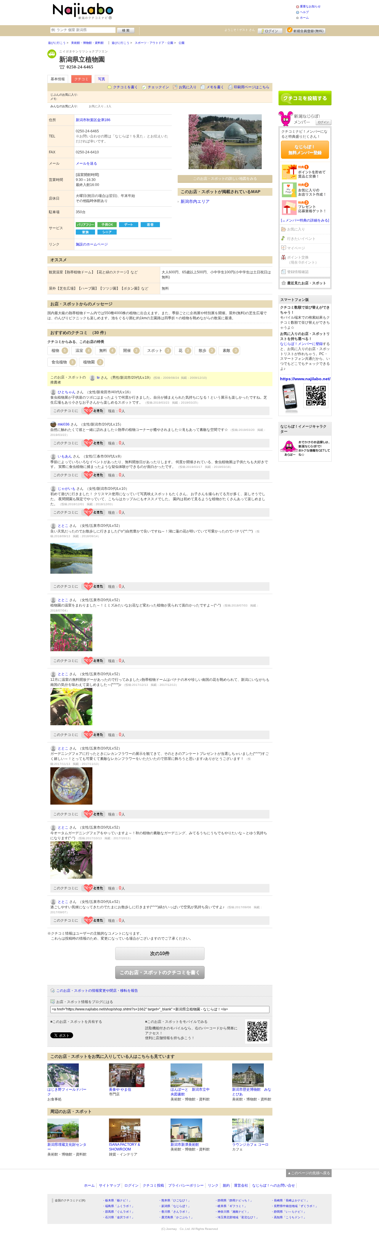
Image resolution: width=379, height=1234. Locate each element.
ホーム (304, 17)
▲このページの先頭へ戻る (309, 1173)
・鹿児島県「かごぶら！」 (176, 1217)
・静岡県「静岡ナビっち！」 (234, 1200)
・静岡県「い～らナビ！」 (288, 1211)
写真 (101, 79)
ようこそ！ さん (239, 29)
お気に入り (188, 87)
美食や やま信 (120, 1089)
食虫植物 (62, 362)
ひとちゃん (67, 392)
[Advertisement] (205, 12)
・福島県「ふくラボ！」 (118, 1206)
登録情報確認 (298, 272)
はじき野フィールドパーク (66, 1092)
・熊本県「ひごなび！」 (174, 1200)
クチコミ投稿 (153, 1185)
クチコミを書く (125, 87)
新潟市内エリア (195, 201)
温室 (83, 350)
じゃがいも (67, 489)
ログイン (270, 30)
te (98, 378)
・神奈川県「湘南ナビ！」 (232, 1211)
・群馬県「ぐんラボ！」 (118, 1211)
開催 (130, 350)
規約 (226, 1185)
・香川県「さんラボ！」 (174, 1211)
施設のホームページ (92, 244)
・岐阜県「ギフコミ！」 (231, 1206)
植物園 (92, 362)
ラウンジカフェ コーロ (250, 1144)
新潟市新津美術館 (185, 1144)
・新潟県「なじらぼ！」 (174, 1206)
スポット (158, 350)
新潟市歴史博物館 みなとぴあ (251, 1092)
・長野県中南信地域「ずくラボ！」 (294, 1206)
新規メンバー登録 (306, 30)
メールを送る (86, 163)
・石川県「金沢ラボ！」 (118, 1217)
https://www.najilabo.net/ (305, 378)
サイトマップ (109, 1185)
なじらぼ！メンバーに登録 (301, 344)
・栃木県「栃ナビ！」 (117, 1200)
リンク (213, 1185)
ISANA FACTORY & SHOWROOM (124, 1147)
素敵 (230, 350)
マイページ (296, 248)
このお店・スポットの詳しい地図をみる (225, 178)
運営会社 (241, 1185)
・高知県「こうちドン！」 (288, 1217)
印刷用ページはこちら (251, 87)
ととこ (63, 526)
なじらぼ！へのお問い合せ (273, 1185)
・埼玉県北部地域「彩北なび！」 (237, 1217)
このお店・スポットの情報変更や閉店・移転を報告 (97, 991)
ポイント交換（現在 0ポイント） (303, 259)
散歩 (206, 350)
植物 (59, 350)
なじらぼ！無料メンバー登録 (305, 149)
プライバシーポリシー (186, 1185)
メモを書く (215, 87)
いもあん (65, 456)
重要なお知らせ (310, 6)
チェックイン (158, 87)
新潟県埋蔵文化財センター (66, 1147)
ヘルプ (304, 12)
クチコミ (81, 79)
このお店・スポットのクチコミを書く (160, 972)
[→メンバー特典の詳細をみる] (305, 220)
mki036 (64, 424)
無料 (106, 350)
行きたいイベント (301, 239)
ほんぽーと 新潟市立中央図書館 (190, 1092)
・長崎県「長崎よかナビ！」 (290, 1200)
